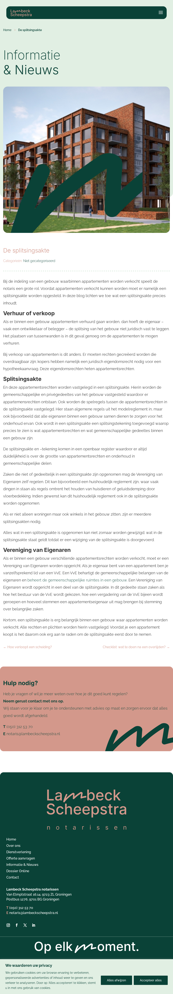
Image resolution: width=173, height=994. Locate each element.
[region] (86, 976)
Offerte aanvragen (20, 858)
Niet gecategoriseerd (39, 261)
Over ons (13, 846)
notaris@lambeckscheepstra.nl (33, 734)
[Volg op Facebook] (16, 925)
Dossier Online (17, 871)
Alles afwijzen (116, 980)
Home (11, 839)
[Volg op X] (25, 925)
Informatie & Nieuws (22, 865)
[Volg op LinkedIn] (33, 925)
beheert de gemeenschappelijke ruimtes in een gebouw (77, 580)
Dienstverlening (18, 852)
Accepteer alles (151, 980)
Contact (12, 877)
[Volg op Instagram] (8, 925)
